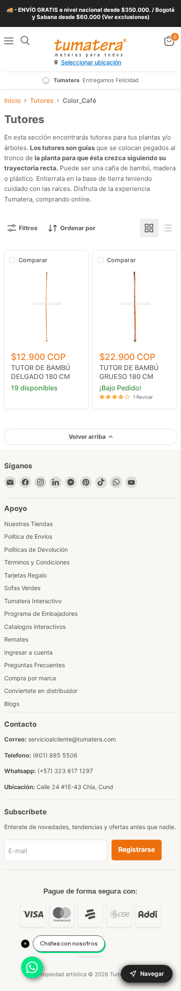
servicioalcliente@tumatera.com (72, 739)
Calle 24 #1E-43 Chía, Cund (75, 786)
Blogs (11, 703)
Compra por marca (30, 678)
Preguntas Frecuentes (34, 665)
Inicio (12, 100)
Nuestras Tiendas (28, 523)
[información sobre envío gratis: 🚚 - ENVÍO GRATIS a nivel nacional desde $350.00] (90, 13)
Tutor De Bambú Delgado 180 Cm (40, 372)
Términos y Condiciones (36, 562)
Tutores (41, 100)
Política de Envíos (28, 536)
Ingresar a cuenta (28, 652)
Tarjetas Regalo (25, 575)
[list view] (167, 228)
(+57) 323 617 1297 (65, 770)
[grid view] (149, 228)
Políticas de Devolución (36, 549)
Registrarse (136, 850)
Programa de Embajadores (40, 613)
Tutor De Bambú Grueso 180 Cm (129, 372)
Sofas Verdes (22, 587)
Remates (16, 639)
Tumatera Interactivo (32, 600)
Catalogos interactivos (35, 626)
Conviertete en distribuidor (40, 690)
